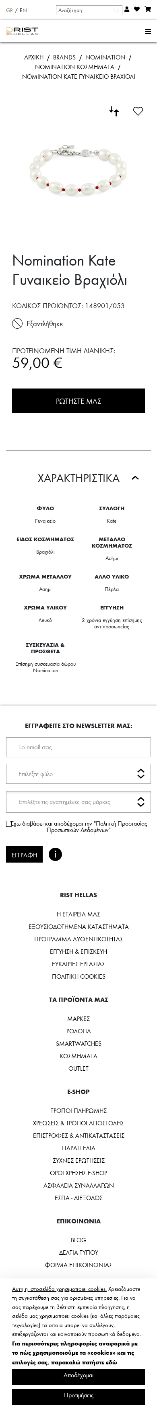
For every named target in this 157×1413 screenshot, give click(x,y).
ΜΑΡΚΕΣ (78, 1018)
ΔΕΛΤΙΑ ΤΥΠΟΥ (78, 1252)
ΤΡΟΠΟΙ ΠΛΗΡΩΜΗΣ (79, 1110)
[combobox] (88, 10)
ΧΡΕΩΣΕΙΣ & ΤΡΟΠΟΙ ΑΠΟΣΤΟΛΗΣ (78, 1123)
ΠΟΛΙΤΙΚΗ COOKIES (78, 976)
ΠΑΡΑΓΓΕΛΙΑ (78, 1148)
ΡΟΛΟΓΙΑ (78, 1031)
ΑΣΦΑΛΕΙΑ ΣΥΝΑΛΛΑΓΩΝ (78, 1185)
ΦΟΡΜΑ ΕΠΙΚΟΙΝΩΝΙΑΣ (78, 1265)
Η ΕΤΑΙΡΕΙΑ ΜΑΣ (78, 914)
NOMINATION (105, 57)
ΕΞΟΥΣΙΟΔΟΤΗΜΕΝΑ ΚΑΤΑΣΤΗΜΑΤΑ (79, 926)
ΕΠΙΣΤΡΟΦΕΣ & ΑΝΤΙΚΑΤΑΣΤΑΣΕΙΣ (78, 1135)
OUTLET (78, 1068)
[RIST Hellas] (22, 31)
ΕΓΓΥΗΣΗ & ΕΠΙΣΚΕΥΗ (78, 951)
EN (23, 10)
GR (9, 10)
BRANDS (64, 57)
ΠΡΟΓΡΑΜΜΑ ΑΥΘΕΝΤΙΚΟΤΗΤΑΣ (78, 939)
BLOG (78, 1240)
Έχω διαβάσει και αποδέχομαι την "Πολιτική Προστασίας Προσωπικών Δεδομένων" (78, 826)
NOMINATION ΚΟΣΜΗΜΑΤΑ (74, 67)
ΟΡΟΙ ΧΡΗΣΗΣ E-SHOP (78, 1173)
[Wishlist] (138, 110)
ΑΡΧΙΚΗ (33, 57)
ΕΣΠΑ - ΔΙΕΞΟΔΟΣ (79, 1198)
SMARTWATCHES (78, 1043)
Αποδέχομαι (78, 1375)
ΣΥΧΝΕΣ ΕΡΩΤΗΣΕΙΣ (79, 1160)
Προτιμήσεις (78, 1395)
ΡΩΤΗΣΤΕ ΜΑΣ (78, 401)
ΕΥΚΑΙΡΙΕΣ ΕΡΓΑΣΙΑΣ (78, 964)
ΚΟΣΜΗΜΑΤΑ (78, 1056)
